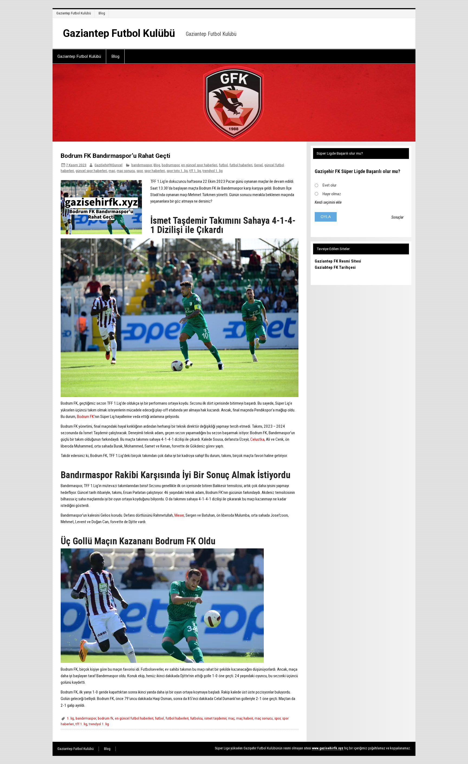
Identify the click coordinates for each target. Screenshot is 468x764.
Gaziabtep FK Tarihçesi (335, 267)
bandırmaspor (141, 165)
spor (139, 170)
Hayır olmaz (332, 193)
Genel (258, 165)
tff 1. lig (195, 170)
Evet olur (329, 185)
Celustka (257, 439)
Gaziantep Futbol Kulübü (73, 13)
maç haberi (244, 718)
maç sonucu (126, 170)
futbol (223, 165)
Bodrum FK (85, 416)
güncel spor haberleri (91, 170)
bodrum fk (105, 718)
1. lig (70, 718)
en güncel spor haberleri (199, 165)
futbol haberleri (240, 165)
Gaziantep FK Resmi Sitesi (338, 261)
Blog (102, 13)
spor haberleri (154, 170)
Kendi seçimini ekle (328, 202)
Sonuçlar (397, 217)
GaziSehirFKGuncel (108, 165)
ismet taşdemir (215, 718)
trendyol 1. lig (213, 170)
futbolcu (196, 718)
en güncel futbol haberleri (134, 718)
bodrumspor (171, 165)
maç (112, 170)
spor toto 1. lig (177, 170)
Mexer (179, 515)
